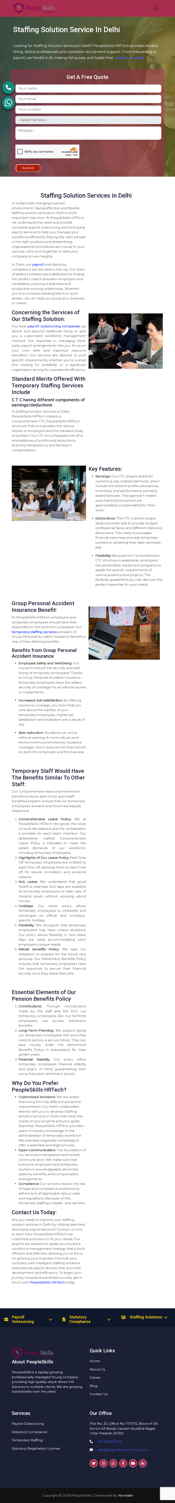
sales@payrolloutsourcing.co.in (122, 1450)
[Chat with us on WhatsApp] (8, 96)
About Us (97, 1369)
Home (95, 1361)
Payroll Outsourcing (28, 1424)
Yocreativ (125, 1495)
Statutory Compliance (29, 1432)
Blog (93, 1386)
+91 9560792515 (109, 1442)
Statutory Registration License (36, 1448)
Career (95, 1377)
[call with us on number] (8, 81)
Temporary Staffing (27, 1440)
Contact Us (99, 1394)
